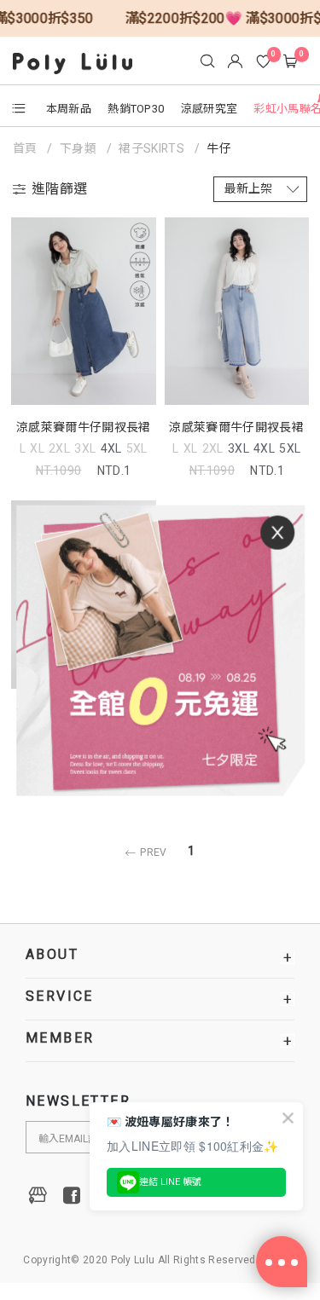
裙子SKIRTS (151, 149)
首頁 (26, 149)
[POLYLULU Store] (38, 1195)
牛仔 (219, 149)
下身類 (78, 149)
